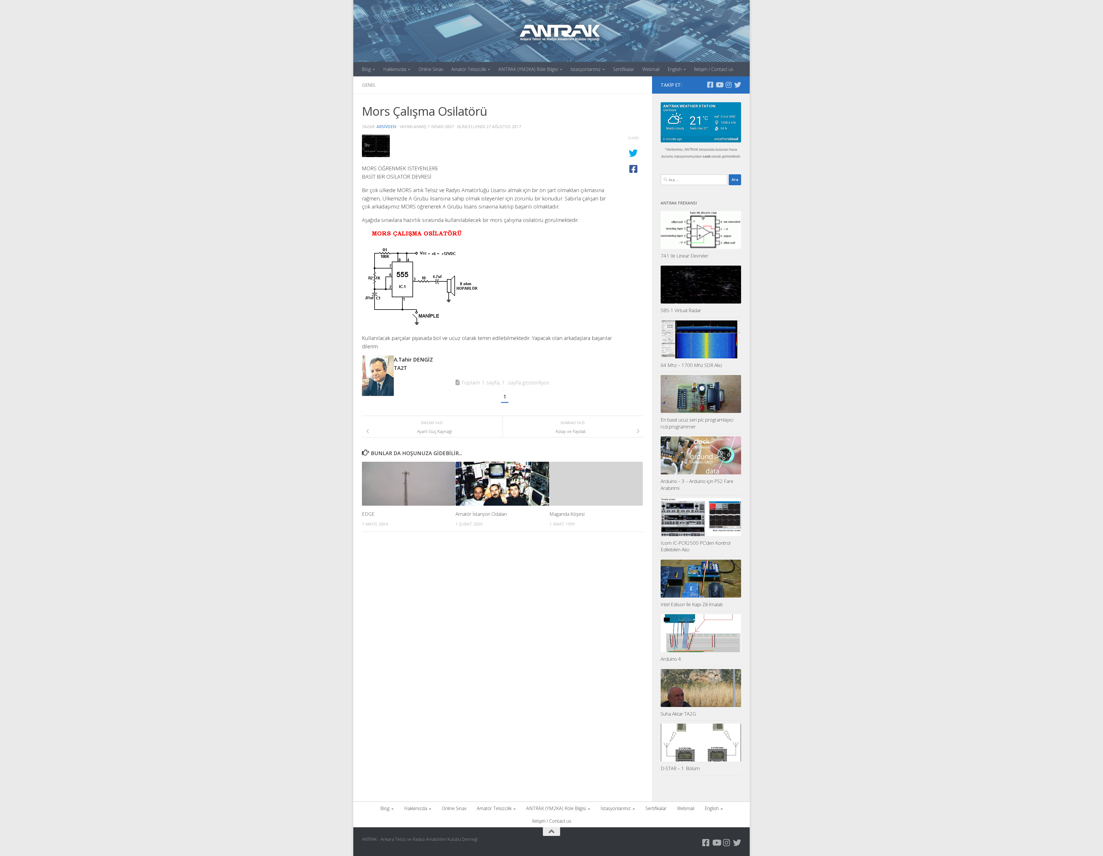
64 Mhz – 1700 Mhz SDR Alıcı (691, 365)
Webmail (651, 69)
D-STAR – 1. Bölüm (680, 768)
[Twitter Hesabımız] (737, 84)
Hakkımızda (394, 69)
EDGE (368, 514)
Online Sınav (431, 69)
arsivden (386, 126)
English (675, 69)
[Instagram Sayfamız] (728, 84)
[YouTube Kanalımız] (719, 84)
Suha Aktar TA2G (678, 713)
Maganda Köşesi (567, 514)
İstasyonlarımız (585, 69)
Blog (366, 69)
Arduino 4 (671, 659)
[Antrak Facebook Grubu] (710, 84)
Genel (369, 85)
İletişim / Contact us (713, 69)
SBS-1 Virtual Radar (681, 310)
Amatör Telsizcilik (468, 69)
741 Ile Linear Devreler (684, 255)
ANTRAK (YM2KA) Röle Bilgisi (528, 69)
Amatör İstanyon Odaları (481, 514)
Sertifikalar (623, 69)
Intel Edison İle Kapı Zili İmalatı (692, 604)
